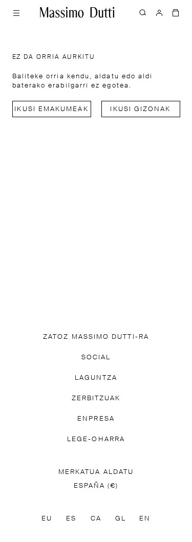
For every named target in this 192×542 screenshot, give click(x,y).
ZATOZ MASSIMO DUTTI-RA (96, 337)
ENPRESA (96, 419)
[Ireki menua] (16, 12)
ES (71, 518)
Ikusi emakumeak (51, 109)
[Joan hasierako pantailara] (77, 12)
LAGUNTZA (96, 378)
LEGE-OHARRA (96, 439)
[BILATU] (143, 12)
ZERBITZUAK (96, 398)
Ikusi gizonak (140, 109)
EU (46, 518)
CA (96, 518)
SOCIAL (96, 357)
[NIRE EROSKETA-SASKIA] (175, 12)
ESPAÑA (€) (96, 486)
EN (145, 518)
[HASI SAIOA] (159, 12)
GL (120, 518)
